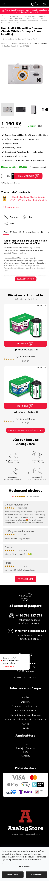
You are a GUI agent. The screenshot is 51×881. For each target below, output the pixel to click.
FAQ (25, 752)
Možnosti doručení (38, 167)
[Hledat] (36, 4)
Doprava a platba (12, 207)
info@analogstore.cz (30, 631)
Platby (25, 697)
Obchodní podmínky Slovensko (25, 715)
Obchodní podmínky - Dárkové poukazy (25, 719)
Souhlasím (36, 874)
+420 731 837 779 (29, 615)
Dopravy (25, 701)
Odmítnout (12, 874)
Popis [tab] (6, 232)
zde (39, 859)
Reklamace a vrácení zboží (25, 706)
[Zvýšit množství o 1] (13, 174)
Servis (25, 728)
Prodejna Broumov (25, 748)
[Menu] (3, 3)
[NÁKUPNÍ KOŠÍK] (45, 4)
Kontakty (25, 755)
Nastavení (24, 866)
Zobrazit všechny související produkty (25, 430)
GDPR (25, 723)
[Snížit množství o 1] (13, 177)
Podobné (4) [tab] (15, 232)
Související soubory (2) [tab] (33, 232)
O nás (26, 744)
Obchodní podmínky (25, 710)
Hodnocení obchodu (25, 490)
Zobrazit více (25, 579)
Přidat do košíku (25, 176)
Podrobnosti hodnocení (37, 43)
